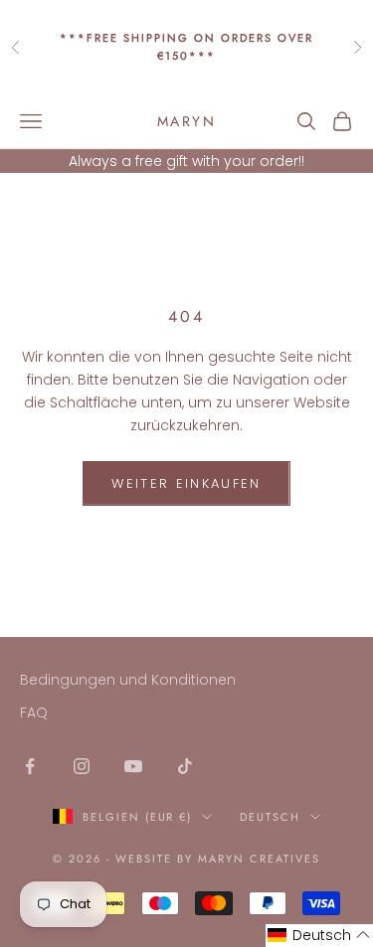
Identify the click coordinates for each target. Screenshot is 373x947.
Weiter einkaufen (186, 483)
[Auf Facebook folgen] (30, 766)
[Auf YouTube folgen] (133, 766)
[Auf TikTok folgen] (185, 766)
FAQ (34, 712)
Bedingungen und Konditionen (128, 680)
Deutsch (270, 817)
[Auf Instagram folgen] (82, 766)
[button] (319, 935)
